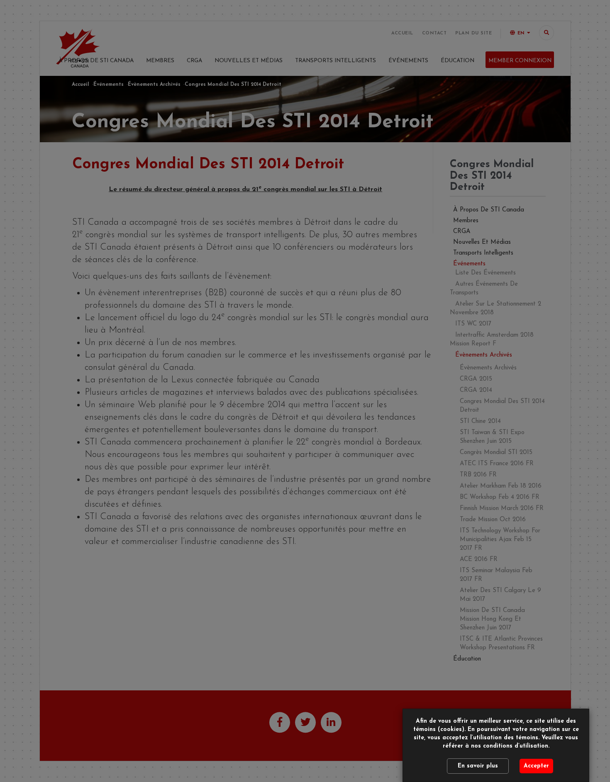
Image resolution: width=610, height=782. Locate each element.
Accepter (536, 766)
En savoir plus (478, 766)
